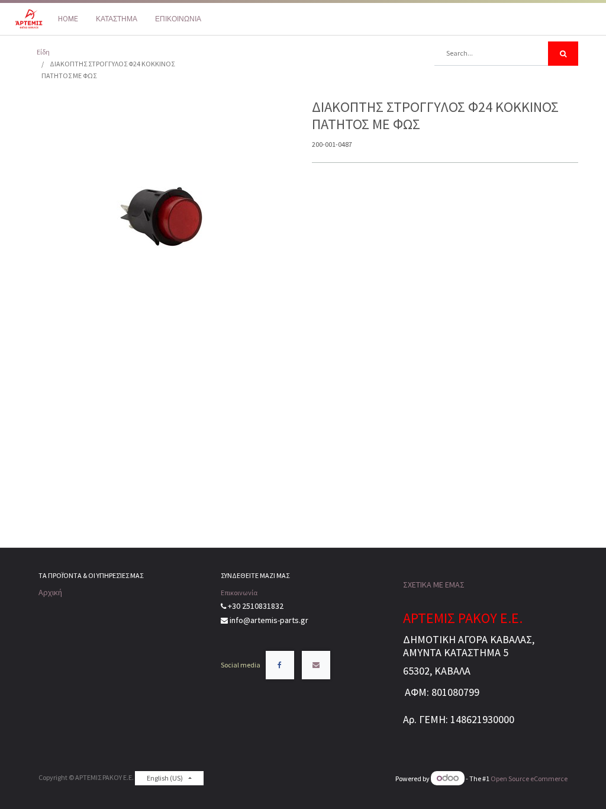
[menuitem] (68, 19)
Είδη (43, 51)
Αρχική (50, 592)
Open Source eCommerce (529, 778)
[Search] (563, 53)
